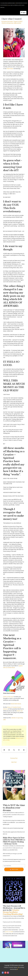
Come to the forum (8, 696)
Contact (11, 967)
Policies (6, 967)
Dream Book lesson (16, 704)
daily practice (17, 23)
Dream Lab (20, 711)
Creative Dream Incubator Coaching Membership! (13, 912)
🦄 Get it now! (14, 869)
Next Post (13, 762)
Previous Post (14, 758)
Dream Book (9, 68)
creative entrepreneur (7, 23)
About (15, 967)
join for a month (9, 931)
